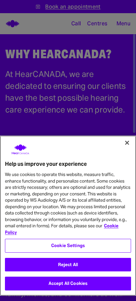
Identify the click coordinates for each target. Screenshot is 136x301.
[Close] (127, 143)
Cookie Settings (68, 245)
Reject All (68, 264)
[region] (68, 216)
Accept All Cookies (68, 283)
